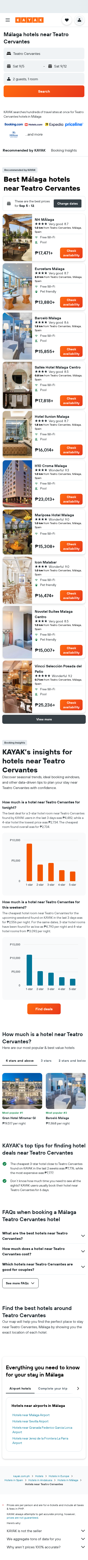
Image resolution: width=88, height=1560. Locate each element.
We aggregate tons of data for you (34, 1539)
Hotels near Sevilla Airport (30, 1421)
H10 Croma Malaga (51, 465)
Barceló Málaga (48, 318)
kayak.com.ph (21, 1476)
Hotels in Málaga (68, 1480)
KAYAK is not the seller (24, 1531)
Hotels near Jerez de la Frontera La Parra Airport (40, 1440)
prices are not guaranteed (22, 1517)
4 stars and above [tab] (20, 1061)
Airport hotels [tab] (20, 1388)
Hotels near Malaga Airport (31, 1415)
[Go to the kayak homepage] (29, 20)
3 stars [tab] (46, 1061)
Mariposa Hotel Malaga (54, 515)
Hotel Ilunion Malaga (52, 416)
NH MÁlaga (44, 219)
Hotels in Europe (59, 1476)
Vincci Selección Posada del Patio (58, 669)
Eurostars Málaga (50, 268)
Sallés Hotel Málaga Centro (58, 367)
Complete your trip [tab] (52, 1388)
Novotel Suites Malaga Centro (54, 614)
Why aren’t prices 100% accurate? (33, 1547)
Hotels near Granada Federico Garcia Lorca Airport (42, 1430)
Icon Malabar (46, 562)
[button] (8, 20)
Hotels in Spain (14, 1480)
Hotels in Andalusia (40, 1480)
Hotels (39, 1476)
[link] (44, 1008)
